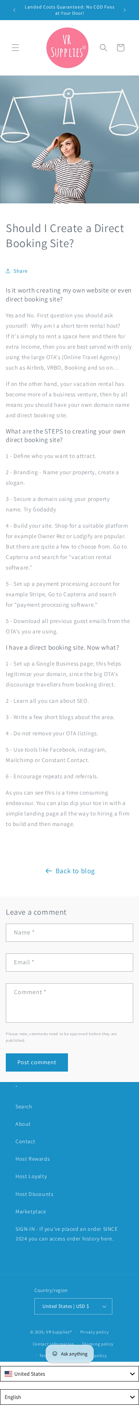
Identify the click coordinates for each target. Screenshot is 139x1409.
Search (23, 1106)
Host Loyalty (31, 1176)
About (23, 1123)
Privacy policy (94, 1332)
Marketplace (30, 1211)
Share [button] (21, 270)
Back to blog (75, 870)
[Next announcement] (124, 10)
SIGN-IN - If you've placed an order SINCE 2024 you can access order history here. (66, 1233)
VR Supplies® (59, 1332)
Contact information (54, 1344)
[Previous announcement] (14, 10)
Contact (25, 1141)
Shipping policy (98, 1344)
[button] (15, 47)
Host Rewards (32, 1158)
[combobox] (69, 1373)
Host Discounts (34, 1194)
